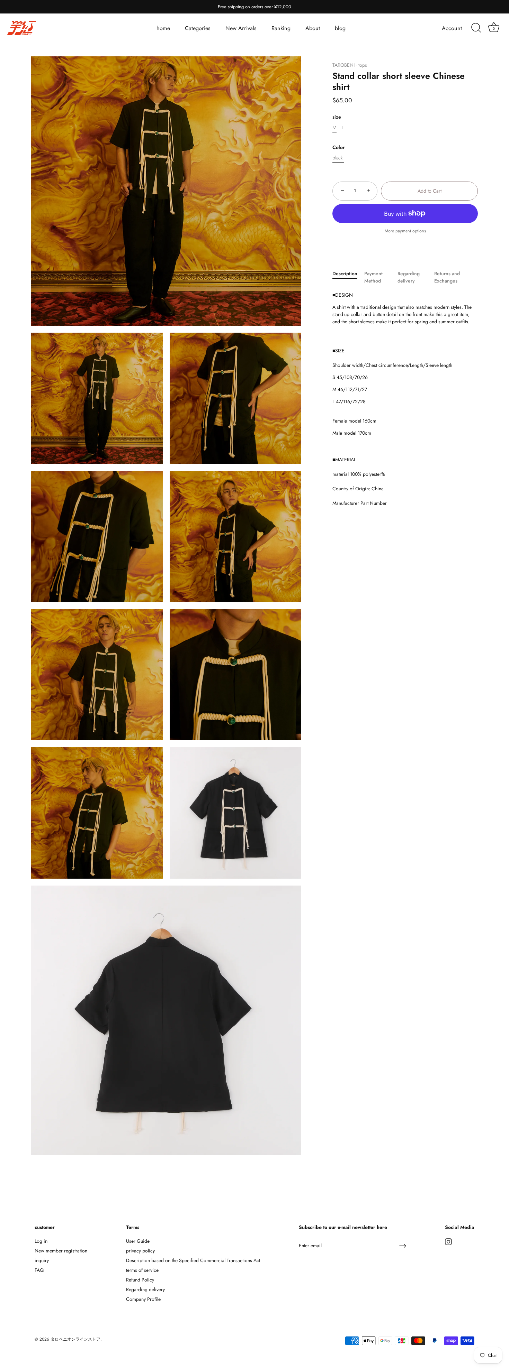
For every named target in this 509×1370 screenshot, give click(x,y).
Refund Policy (140, 1279)
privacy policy (140, 1250)
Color (338, 147)
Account (452, 28)
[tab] (348, 277)
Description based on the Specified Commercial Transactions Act (193, 1260)
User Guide (138, 1241)
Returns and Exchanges (447, 277)
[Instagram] (448, 1241)
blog (340, 28)
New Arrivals (241, 28)
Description (344, 273)
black (337, 158)
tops (362, 65)
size (336, 117)
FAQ (39, 1270)
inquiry (42, 1260)
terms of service (142, 1270)
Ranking (281, 28)
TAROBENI (343, 65)
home (163, 28)
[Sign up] (402, 1245)
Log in (41, 1241)
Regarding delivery (409, 277)
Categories (198, 28)
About (312, 28)
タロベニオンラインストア (75, 1339)
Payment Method (373, 277)
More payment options (405, 231)
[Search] (476, 28)
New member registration (61, 1250)
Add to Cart (429, 190)
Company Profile (143, 1299)
